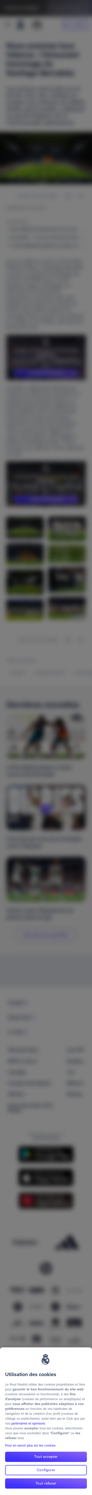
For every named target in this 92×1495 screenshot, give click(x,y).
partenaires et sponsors (28, 1423)
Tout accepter (46, 1457)
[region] (46, 1421)
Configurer (46, 1470)
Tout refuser (46, 1483)
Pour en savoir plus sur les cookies (30, 1445)
